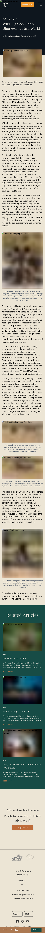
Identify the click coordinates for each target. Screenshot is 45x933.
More (16, 930)
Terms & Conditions (22, 871)
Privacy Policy (22, 875)
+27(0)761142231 (22, 890)
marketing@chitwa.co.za (22, 898)
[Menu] (40, 4)
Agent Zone (23, 881)
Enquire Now (27, 4)
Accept (36, 930)
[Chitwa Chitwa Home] (5, 4)
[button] (17, 921)
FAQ (22, 884)
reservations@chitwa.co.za (22, 894)
